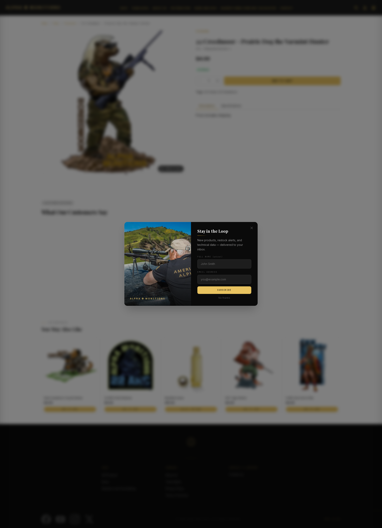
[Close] (251, 228)
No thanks (224, 297)
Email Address (207, 272)
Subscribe (224, 290)
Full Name (209, 257)
